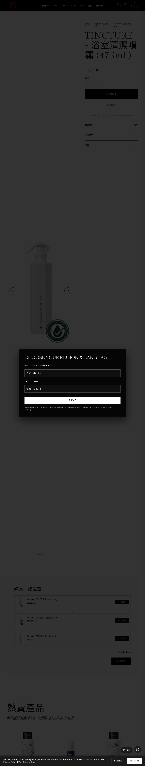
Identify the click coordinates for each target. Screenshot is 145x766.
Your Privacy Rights (27, 762)
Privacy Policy (10, 762)
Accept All (134, 761)
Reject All (118, 761)
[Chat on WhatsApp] (137, 749)
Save (73, 400)
